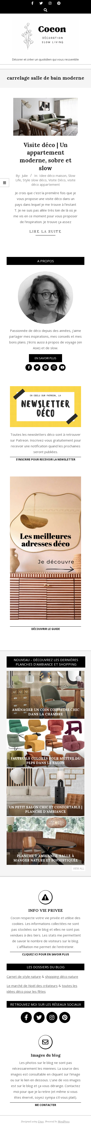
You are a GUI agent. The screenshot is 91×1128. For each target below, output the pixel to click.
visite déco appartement (53, 182)
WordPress (64, 1121)
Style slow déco (35, 180)
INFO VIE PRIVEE (45, 910)
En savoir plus (45, 358)
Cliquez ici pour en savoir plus (45, 954)
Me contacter (45, 1105)
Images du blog (46, 1055)
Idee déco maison (52, 175)
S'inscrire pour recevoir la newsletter (45, 459)
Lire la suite (45, 231)
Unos (41, 1121)
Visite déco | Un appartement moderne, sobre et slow (46, 156)
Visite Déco (57, 180)
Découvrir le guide (45, 629)
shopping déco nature (61, 976)
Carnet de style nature (24, 976)
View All (78, 868)
